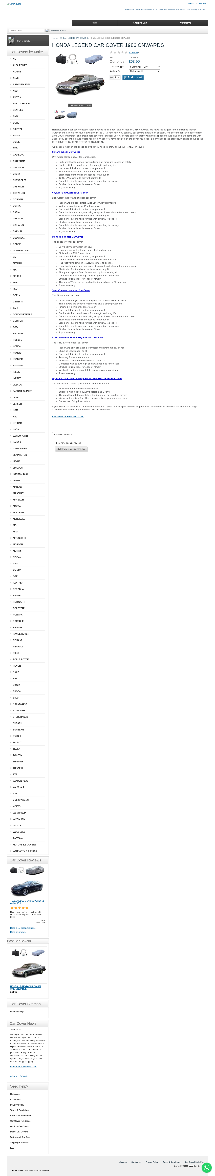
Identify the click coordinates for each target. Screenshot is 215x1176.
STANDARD (19, 710)
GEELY (16, 295)
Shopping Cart (140, 23)
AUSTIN (17, 97)
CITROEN (18, 199)
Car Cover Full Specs (20, 1121)
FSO (15, 289)
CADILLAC (18, 154)
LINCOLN (18, 468)
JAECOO (17, 384)
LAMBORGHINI (20, 436)
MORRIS (17, 551)
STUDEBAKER (20, 717)
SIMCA (16, 685)
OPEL (16, 576)
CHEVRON (18, 186)
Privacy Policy (17, 1105)
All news (14, 1076)
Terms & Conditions (19, 1110)
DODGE (17, 244)
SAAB (16, 672)
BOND (16, 123)
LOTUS (16, 480)
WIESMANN (19, 819)
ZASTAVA (18, 838)
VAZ (15, 793)
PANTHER (18, 583)
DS (14, 257)
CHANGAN (18, 167)
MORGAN (18, 544)
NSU (15, 563)
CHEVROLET (19, 180)
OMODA (17, 570)
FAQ (12, 1148)
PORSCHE (18, 621)
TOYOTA (17, 755)
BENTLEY (18, 110)
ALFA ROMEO (20, 65)
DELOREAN (19, 238)
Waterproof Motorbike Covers (23, 1067)
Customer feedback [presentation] (63, 434)
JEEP (16, 397)
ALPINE (17, 71)
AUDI (15, 91)
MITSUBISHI (19, 538)
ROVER (17, 666)
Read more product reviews (22, 928)
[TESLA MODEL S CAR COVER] (27, 898)
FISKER (17, 276)
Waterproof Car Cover (20, 1137)
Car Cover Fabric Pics (20, 1115)
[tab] (63, 434)
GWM (15, 327)
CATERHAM (19, 161)
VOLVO (16, 806)
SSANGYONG (20, 704)
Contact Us (185, 23)
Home (54, 38)
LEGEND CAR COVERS (78, 38)
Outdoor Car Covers (20, 1126)
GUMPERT (18, 321)
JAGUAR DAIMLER (22, 391)
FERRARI (18, 263)
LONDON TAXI (20, 474)
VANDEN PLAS (20, 781)
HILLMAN (18, 333)
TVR (15, 774)
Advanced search (58, 30)
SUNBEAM (18, 729)
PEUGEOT (18, 595)
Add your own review (71, 449)
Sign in (191, 3)
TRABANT (18, 761)
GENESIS (18, 301)
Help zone (15, 1094)
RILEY (16, 653)
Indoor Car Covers (19, 1132)
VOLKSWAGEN (21, 800)
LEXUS (16, 461)
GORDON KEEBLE (22, 314)
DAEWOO (18, 218)
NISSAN (17, 557)
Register (202, 3)
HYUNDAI (18, 365)
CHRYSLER (19, 193)
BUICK (16, 142)
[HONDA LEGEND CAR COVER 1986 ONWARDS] (60, 116)
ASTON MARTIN (21, 84)
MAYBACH (18, 499)
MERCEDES (19, 519)
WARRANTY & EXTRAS (25, 851)
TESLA (16, 749)
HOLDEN (17, 340)
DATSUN (17, 231)
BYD (15, 148)
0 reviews (133, 52)
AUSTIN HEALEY (22, 103)
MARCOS (18, 487)
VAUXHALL (19, 787)
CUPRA (16, 206)
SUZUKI (17, 736)
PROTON (17, 627)
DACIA (16, 212)
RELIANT (17, 640)
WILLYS (17, 825)
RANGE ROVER (21, 634)
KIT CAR (17, 423)
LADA (16, 429)
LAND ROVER (20, 448)
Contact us (15, 1099)
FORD (16, 282)
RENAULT (18, 646)
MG (14, 525)
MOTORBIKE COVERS (24, 844)
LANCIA (17, 442)
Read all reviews (18, 932)
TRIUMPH (18, 768)
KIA (15, 416)
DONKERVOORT (21, 250)
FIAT (15, 269)
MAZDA (17, 506)
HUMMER (18, 359)
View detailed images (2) (81, 105)
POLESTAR (19, 608)
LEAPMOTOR (20, 455)
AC (14, 59)
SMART (17, 698)
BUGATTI (17, 135)
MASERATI (18, 493)
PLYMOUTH (19, 602)
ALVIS (16, 78)
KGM (15, 410)
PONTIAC (18, 614)
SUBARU (17, 723)
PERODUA (18, 589)
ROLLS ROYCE (21, 659)
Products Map (17, 1012)
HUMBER (17, 353)
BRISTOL (18, 129)
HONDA (62, 38)
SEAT (16, 678)
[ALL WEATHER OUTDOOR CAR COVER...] (72, 116)
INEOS (16, 372)
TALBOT (17, 742)
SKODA (17, 691)
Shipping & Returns (19, 1142)
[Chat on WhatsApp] (207, 1168)
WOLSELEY (19, 832)
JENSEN (17, 404)
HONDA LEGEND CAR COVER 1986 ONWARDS (25, 987)
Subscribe (24, 1076)
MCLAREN (18, 512)
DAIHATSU (18, 225)
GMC (15, 308)
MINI (15, 531)
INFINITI (17, 378)
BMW (15, 116)
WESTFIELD (19, 813)
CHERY (16, 174)
